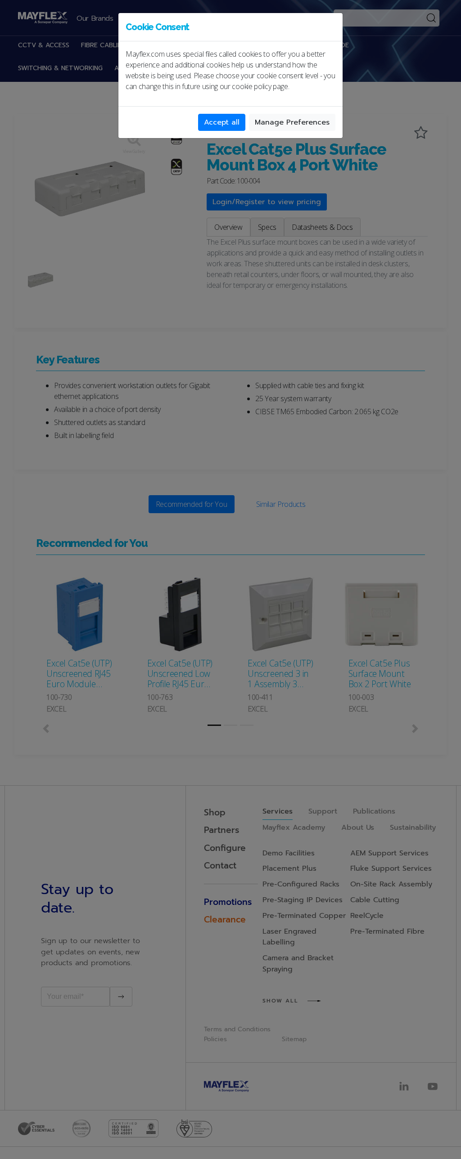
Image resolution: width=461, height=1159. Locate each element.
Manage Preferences (292, 122)
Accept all (222, 122)
